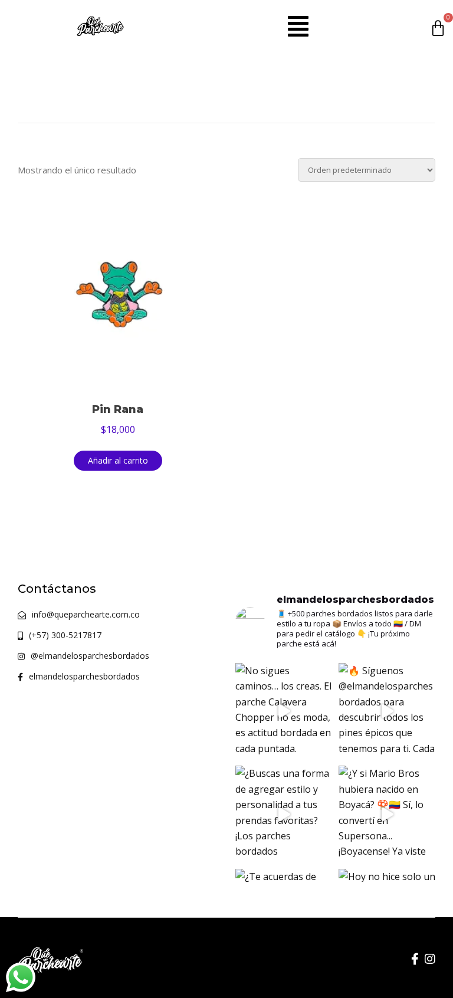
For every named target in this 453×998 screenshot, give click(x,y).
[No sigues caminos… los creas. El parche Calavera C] (284, 711)
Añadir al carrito (118, 460)
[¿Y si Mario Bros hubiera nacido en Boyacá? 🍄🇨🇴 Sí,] (387, 814)
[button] (298, 26)
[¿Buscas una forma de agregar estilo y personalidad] (284, 814)
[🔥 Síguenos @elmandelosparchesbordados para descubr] (387, 711)
